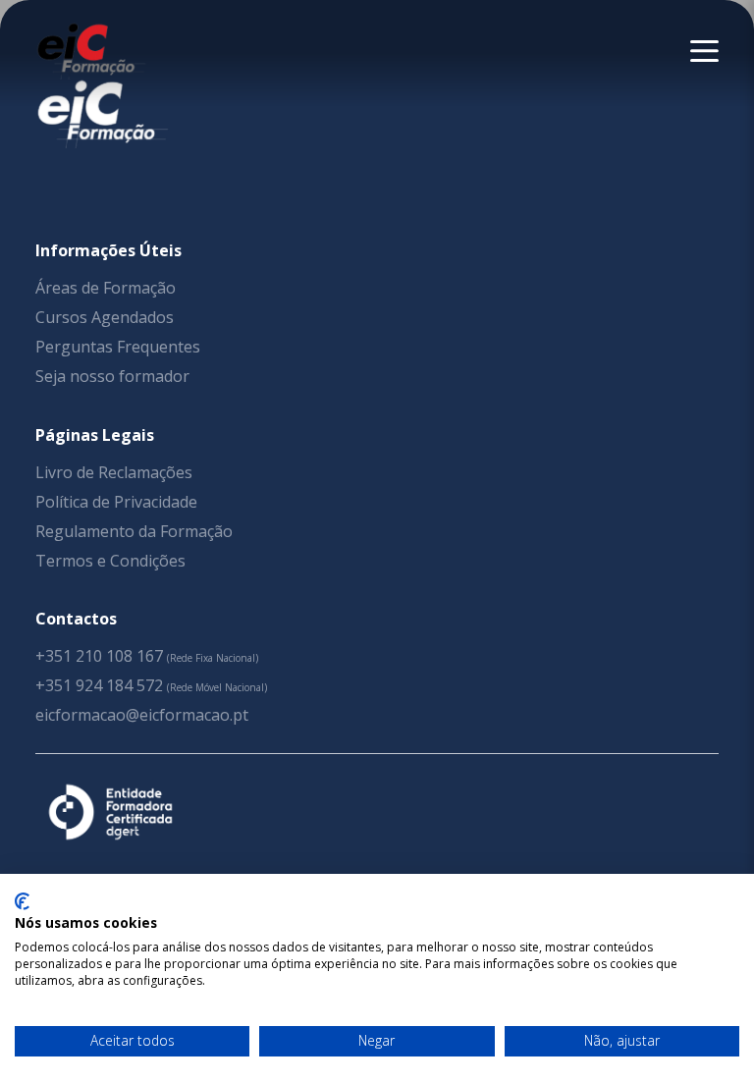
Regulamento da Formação (134, 531)
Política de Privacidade (116, 502)
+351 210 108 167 (99, 656)
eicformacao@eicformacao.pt (141, 715)
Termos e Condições (110, 560)
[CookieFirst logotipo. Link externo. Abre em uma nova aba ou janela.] (22, 901)
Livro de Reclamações (113, 472)
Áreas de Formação (105, 287)
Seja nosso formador (112, 376)
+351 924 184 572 (99, 685)
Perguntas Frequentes (117, 346)
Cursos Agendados (104, 317)
